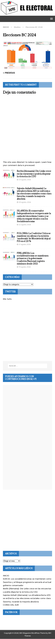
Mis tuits (7, 299)
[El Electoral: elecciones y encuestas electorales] (27, 14)
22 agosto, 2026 (25, 224)
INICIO (6, 575)
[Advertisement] (27, 331)
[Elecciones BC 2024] (27, 67)
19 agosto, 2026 (25, 267)
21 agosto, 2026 (25, 244)
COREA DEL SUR (11, 604)
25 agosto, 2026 (25, 179)
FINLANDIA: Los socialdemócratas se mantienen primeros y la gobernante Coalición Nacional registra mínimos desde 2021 (32, 258)
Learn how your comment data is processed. (27, 163)
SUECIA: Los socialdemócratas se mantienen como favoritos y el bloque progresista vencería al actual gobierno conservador (27, 582)
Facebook (11, 612)
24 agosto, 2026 (25, 202)
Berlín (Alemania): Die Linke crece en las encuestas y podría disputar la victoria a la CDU (34, 174)
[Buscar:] (27, 365)
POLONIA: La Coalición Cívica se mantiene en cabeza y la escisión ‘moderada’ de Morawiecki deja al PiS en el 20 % (34, 237)
